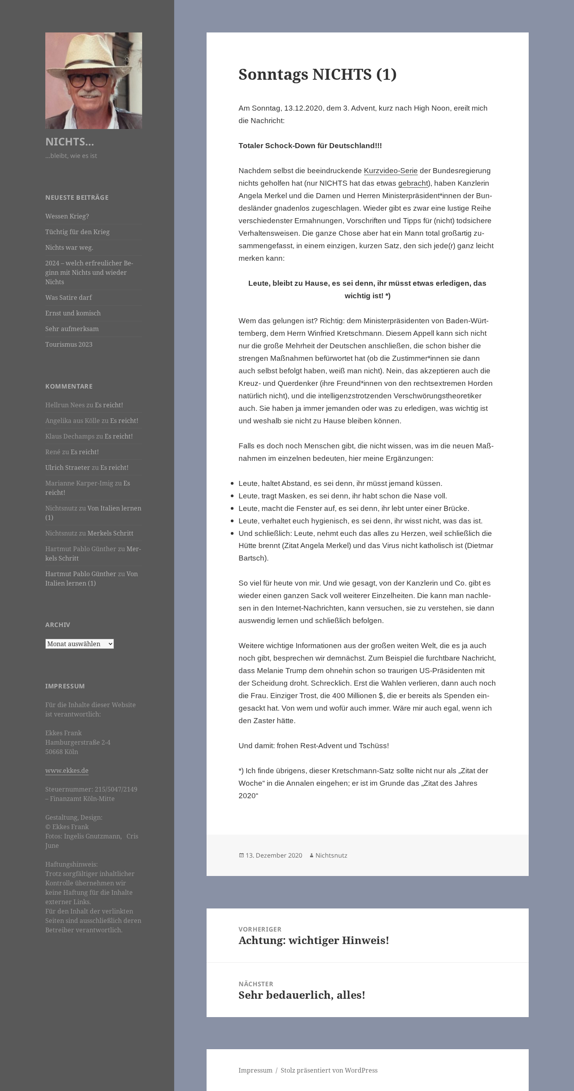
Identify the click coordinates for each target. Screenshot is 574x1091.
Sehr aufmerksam (72, 328)
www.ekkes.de (67, 770)
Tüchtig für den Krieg (77, 232)
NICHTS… (69, 141)
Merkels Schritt (110, 533)
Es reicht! (109, 405)
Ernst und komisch (73, 313)
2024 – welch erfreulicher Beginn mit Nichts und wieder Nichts (89, 272)
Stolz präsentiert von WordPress (329, 1070)
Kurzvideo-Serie (391, 171)
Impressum (256, 1070)
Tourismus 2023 (69, 344)
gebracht (413, 183)
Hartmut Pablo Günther (80, 574)
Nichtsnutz (332, 855)
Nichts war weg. (69, 247)
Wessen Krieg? (67, 216)
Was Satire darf (68, 297)
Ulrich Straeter (67, 467)
